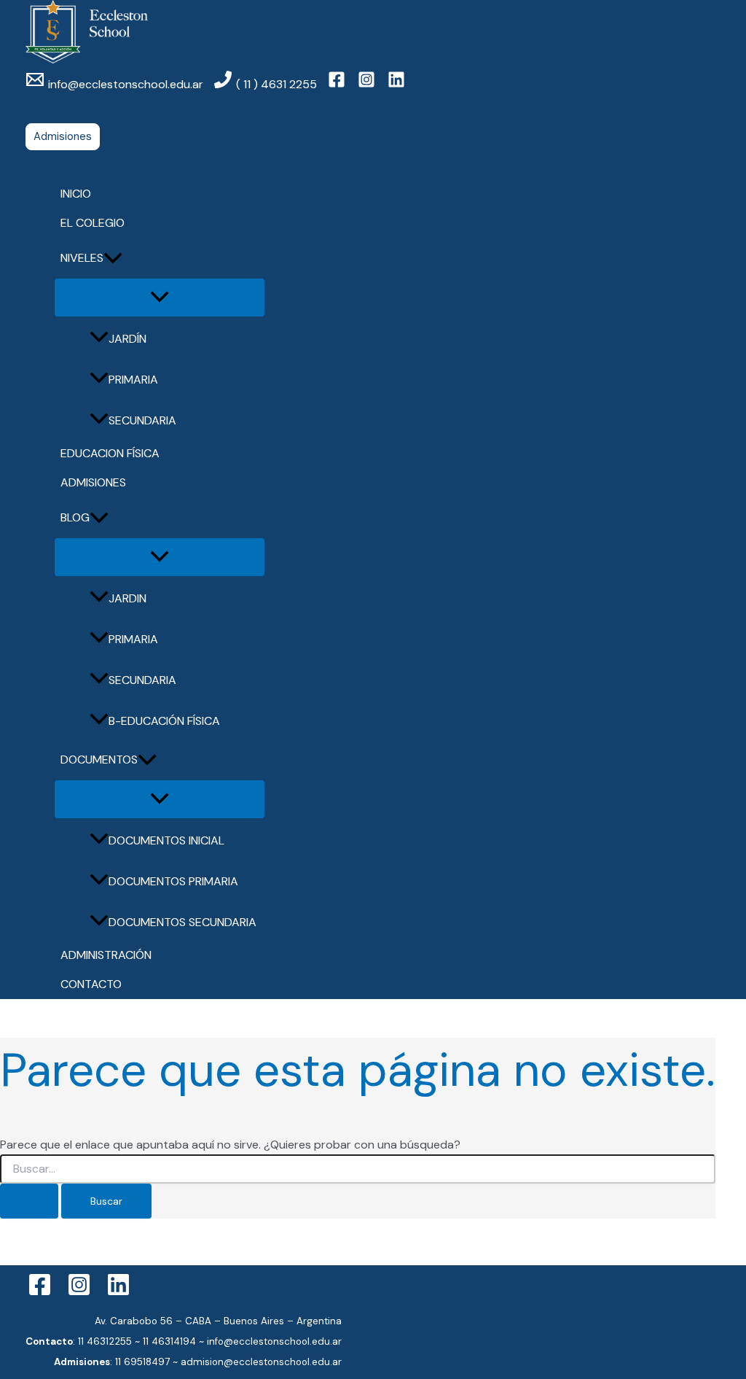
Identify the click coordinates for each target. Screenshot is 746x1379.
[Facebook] (39, 1292)
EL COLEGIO (92, 222)
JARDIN (127, 598)
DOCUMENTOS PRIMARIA (173, 881)
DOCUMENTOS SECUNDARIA (182, 922)
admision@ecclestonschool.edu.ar (261, 1362)
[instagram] (368, 84)
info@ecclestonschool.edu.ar (274, 1341)
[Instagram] (79, 1292)
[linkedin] (398, 84)
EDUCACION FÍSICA (110, 453)
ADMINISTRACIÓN (106, 955)
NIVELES (81, 257)
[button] (62, 136)
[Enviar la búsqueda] (29, 1201)
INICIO (75, 193)
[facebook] (338, 84)
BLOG (75, 517)
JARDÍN (127, 338)
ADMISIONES (93, 482)
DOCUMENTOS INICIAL (166, 840)
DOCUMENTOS (99, 759)
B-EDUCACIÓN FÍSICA (164, 721)
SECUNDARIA (142, 420)
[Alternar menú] (159, 297)
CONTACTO (91, 984)
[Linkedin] (118, 1292)
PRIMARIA (133, 379)
